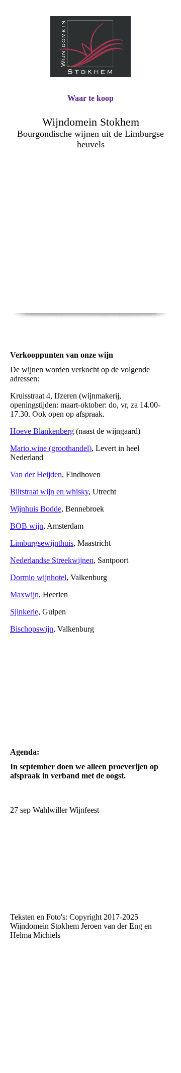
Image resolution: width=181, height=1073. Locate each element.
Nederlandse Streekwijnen (52, 560)
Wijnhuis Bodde (35, 508)
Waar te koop (90, 98)
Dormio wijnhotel (38, 577)
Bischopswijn (31, 629)
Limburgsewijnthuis (41, 543)
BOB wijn (26, 526)
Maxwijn (24, 594)
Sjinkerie (24, 611)
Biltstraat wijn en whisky (49, 491)
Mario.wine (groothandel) (51, 448)
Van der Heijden (36, 474)
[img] (90, 46)
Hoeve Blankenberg (42, 431)
